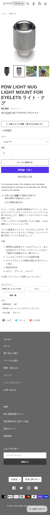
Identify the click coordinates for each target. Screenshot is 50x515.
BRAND (7, 304)
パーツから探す (11, 360)
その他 (7, 312)
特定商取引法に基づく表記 (16, 421)
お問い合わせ (10, 390)
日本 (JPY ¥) (31, 479)
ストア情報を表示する (14, 202)
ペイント (8, 375)
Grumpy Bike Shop (20, 506)
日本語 (17, 3)
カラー (4, 137)
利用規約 (8, 436)
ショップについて (12, 382)
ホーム (4, 14)
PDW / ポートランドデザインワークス (13, 289)
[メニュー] (45, 4)
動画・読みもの (11, 368)
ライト (36, 289)
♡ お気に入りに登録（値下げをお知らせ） (25, 124)
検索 (6, 406)
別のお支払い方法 (25, 176)
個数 (3, 148)
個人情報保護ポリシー (14, 414)
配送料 (8, 113)
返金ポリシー (10, 428)
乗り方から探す (11, 353)
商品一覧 (12, 14)
